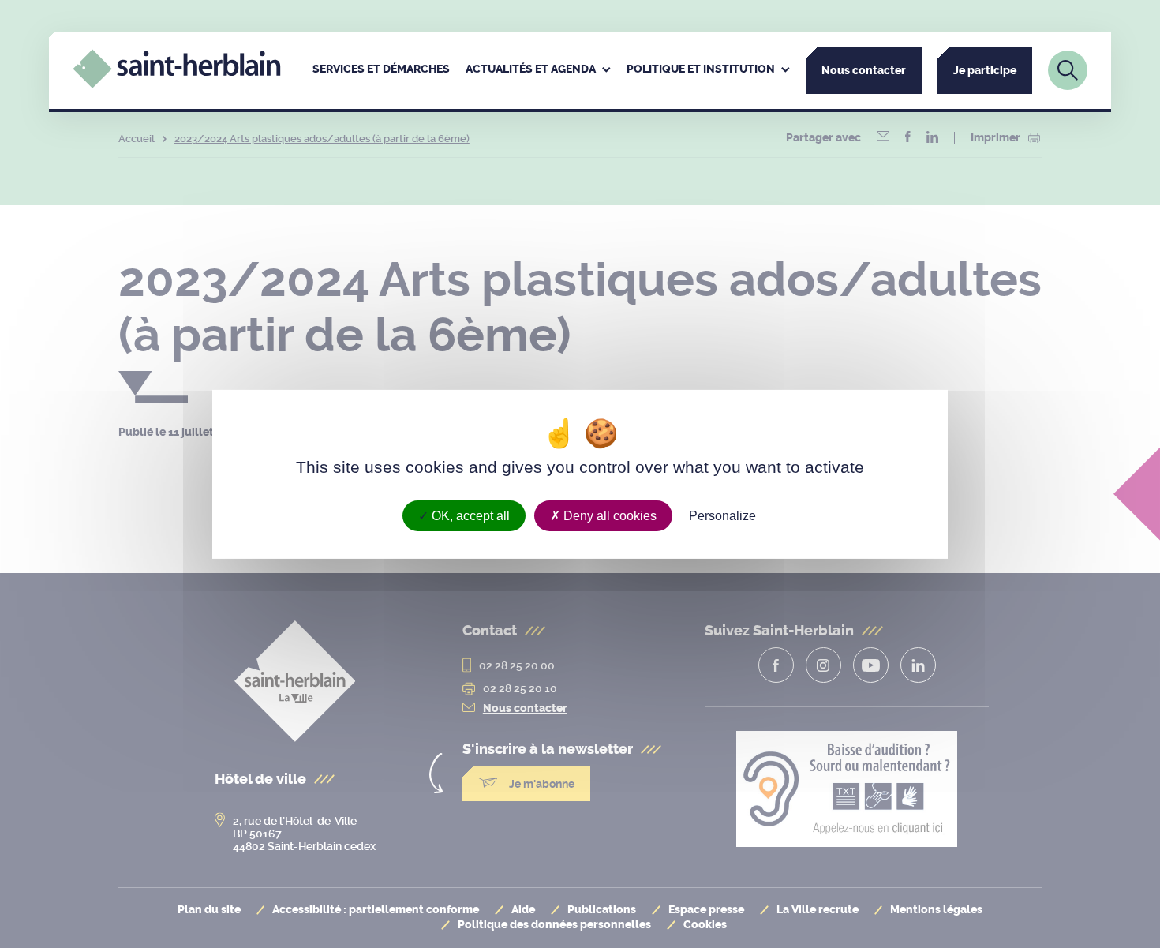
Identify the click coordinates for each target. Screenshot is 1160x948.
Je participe (984, 70)
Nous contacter (863, 70)
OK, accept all (469, 515)
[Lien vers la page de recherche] (1067, 70)
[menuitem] (381, 70)
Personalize (722, 515)
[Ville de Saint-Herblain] (176, 84)
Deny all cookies (608, 515)
